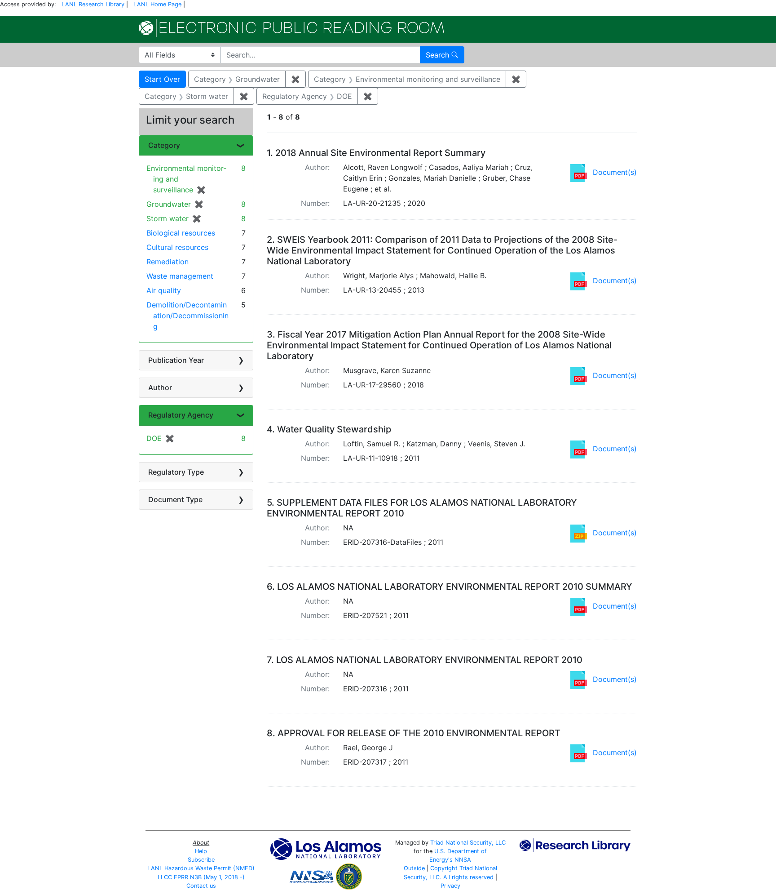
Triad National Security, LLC (468, 842)
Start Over (162, 79)
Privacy (450, 885)
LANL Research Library (93, 4)
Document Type (175, 499)
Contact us (201, 885)
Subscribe (201, 859)
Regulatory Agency (180, 414)
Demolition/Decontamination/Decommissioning (187, 315)
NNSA (462, 859)
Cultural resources (177, 247)
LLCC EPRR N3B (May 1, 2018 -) (201, 877)
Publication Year (176, 360)
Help (201, 851)
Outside (414, 868)
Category (164, 145)
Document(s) (615, 172)
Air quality (163, 290)
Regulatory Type (176, 471)
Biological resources (180, 232)
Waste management (179, 275)
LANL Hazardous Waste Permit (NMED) (201, 868)
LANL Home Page (157, 4)
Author (160, 387)
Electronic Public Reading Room (291, 28)
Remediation (167, 261)
